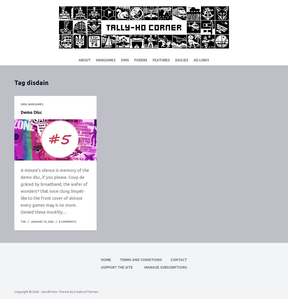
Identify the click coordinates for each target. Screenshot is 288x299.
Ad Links (201, 60)
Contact (179, 260)
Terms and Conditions (141, 260)
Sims (125, 60)
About (85, 60)
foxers (140, 60)
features (161, 60)
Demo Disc (31, 112)
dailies (181, 60)
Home (106, 260)
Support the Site (117, 267)
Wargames (106, 60)
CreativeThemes (86, 292)
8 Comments (67, 221)
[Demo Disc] (55, 139)
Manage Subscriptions (165, 267)
